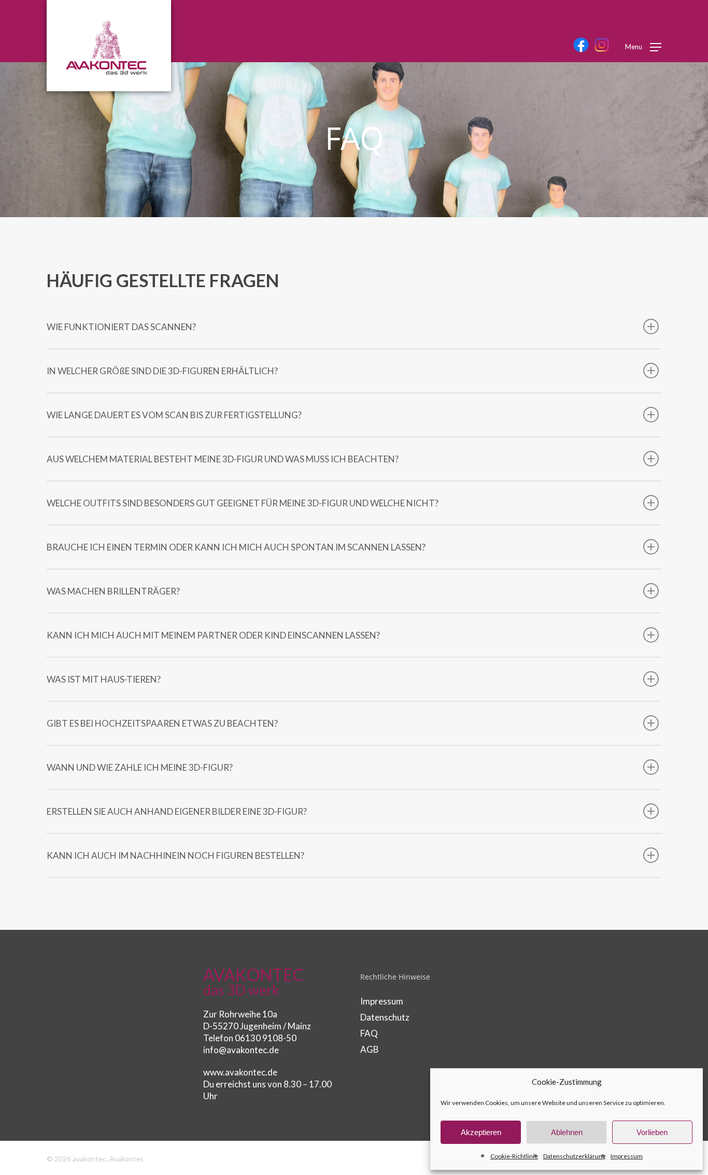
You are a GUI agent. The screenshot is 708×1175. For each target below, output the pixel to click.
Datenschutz (384, 1017)
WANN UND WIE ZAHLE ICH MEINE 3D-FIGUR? (140, 767)
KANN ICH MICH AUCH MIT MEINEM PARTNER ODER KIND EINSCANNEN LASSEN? (213, 635)
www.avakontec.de (240, 1072)
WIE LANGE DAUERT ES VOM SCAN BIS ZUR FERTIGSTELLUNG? (174, 414)
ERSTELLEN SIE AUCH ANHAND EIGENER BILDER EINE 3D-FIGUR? (177, 811)
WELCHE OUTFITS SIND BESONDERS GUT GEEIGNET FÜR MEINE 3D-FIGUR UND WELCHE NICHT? (242, 503)
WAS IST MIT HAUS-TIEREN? (104, 679)
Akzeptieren (481, 1132)
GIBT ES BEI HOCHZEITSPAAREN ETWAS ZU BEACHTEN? (162, 723)
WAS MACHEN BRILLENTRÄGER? (113, 591)
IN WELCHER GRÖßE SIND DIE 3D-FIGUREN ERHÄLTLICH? (162, 370)
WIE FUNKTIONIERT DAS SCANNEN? (121, 326)
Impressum (627, 1156)
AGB (369, 1049)
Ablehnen (567, 1132)
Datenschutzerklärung (574, 1156)
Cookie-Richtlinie (514, 1156)
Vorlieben (652, 1132)
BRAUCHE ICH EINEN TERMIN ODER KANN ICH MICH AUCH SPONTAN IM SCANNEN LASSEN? (236, 547)
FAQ (369, 1033)
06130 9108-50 (265, 1037)
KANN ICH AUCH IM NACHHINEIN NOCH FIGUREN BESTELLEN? (175, 855)
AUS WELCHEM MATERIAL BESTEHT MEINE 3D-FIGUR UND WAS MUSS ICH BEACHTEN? (223, 459)
